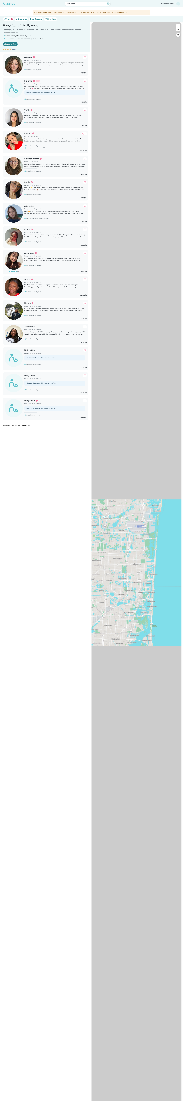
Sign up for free (10, 44)
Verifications (37, 19)
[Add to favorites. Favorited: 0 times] (85, 57)
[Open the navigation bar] (178, 4)
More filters (51, 19)
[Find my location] (178, 35)
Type (9, 19)
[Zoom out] (178, 29)
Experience (22, 19)
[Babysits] (9, 4)
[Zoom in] (178, 26)
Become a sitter (167, 4)
